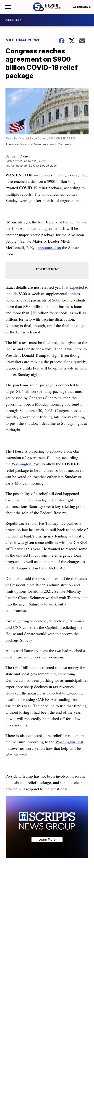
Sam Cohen (20, 156)
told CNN (13, 627)
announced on (50, 247)
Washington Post (25, 463)
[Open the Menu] (7, 7)
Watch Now (81, 7)
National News (23, 40)
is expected (52, 693)
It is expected (73, 287)
